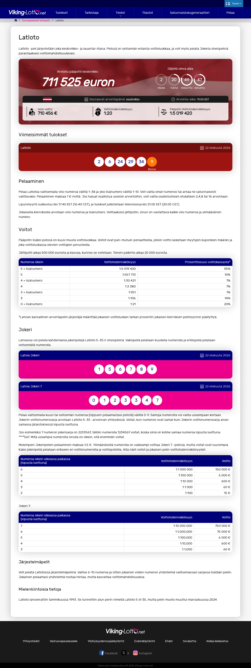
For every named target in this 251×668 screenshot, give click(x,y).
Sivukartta (189, 641)
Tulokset (61, 13)
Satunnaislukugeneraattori (189, 13)
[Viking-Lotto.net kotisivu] (27, 14)
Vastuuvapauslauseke (63, 641)
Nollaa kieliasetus (217, 641)
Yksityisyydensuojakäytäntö (106, 641)
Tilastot (147, 13)
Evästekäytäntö (144, 641)
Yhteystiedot (31, 641)
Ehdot (169, 641)
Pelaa (230, 13)
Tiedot (120, 13)
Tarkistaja (92, 13)
